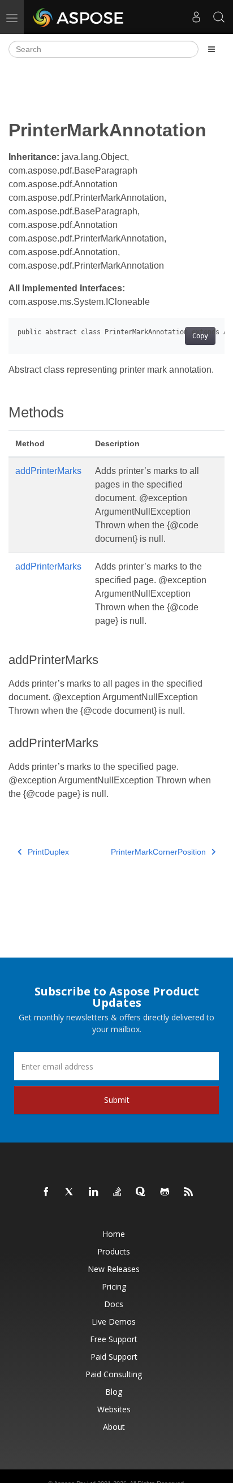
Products (113, 1251)
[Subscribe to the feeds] (189, 1192)
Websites (114, 1409)
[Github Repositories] (165, 1192)
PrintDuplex (48, 851)
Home (113, 1233)
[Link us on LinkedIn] (94, 1192)
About (114, 1426)
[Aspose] (79, 17)
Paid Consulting (113, 1374)
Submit (117, 1099)
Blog (113, 1391)
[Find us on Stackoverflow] (117, 1192)
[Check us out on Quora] (141, 1192)
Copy (200, 336)
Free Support (113, 1339)
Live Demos (114, 1321)
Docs (113, 1304)
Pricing (114, 1286)
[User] (196, 17)
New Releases (114, 1269)
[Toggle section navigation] (211, 49)
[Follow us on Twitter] (70, 1192)
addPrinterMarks (48, 471)
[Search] (219, 17)
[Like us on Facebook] (46, 1192)
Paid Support (113, 1356)
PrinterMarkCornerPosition (158, 851)
